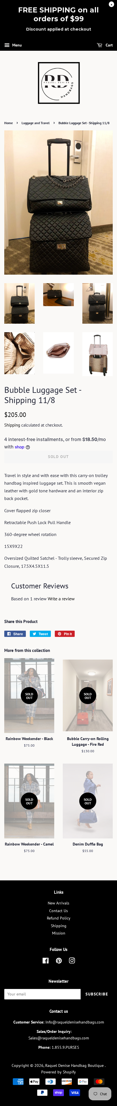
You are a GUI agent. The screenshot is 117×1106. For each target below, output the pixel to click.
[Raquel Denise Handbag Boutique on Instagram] (72, 961)
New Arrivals (58, 903)
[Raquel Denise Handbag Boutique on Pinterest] (59, 961)
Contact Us (58, 910)
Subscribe (96, 994)
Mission (58, 933)
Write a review (61, 598)
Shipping (12, 425)
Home (8, 123)
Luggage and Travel (36, 123)
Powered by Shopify (58, 1072)
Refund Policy (58, 918)
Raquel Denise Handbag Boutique (75, 1065)
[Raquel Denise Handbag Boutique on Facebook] (45, 961)
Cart (109, 45)
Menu (16, 45)
